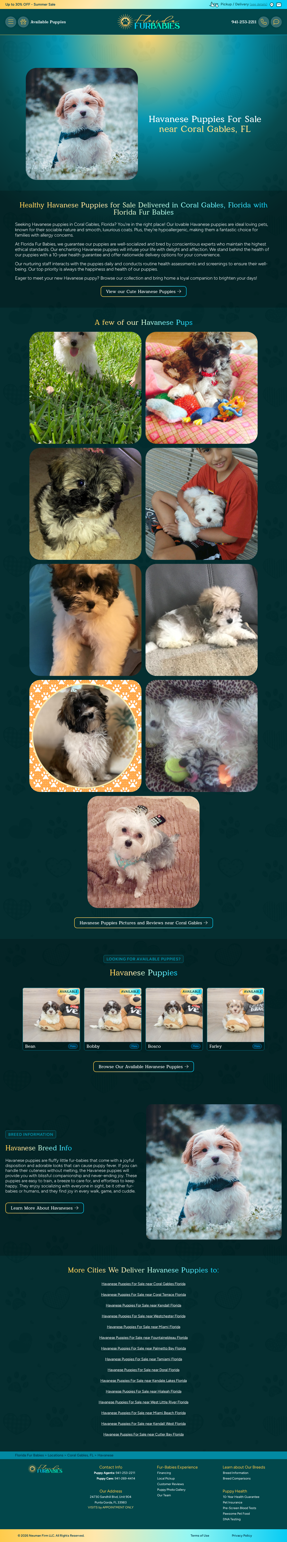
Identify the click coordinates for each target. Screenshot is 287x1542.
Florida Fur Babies (29, 1455)
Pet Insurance (232, 1502)
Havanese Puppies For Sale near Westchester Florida (143, 1316)
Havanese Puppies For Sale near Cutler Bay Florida (143, 1434)
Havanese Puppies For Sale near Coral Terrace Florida (143, 1294)
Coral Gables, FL (80, 1455)
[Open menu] (10, 22)
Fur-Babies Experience (177, 1467)
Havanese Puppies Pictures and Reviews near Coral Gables (142, 922)
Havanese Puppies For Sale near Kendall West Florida (143, 1423)
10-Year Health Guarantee (241, 1497)
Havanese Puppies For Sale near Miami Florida (143, 1327)
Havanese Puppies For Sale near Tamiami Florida (143, 1359)
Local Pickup (166, 1478)
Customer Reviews (170, 1484)
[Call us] (263, 22)
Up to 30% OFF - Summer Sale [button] (30, 4)
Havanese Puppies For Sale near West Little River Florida (143, 1402)
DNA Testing (232, 1519)
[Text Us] (276, 22)
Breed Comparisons (237, 1478)
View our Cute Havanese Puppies (141, 291)
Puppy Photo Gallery (171, 1490)
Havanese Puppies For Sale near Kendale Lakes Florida (143, 1380)
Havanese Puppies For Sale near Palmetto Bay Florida (143, 1348)
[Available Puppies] (23, 22)
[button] (271, 4)
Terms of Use (200, 1536)
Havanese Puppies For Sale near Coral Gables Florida (143, 1284)
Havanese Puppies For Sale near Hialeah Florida (143, 1391)
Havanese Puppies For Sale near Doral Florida (143, 1370)
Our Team (164, 1495)
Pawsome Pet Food (236, 1514)
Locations (55, 1455)
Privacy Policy (242, 1536)
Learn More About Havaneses (42, 1208)
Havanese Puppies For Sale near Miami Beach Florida (143, 1413)
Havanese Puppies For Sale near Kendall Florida (143, 1305)
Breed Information (235, 1473)
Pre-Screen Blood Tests (239, 1508)
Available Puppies (48, 22)
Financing (164, 1473)
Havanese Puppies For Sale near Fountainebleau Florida (143, 1337)
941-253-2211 (244, 22)
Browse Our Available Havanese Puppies (141, 1066)
